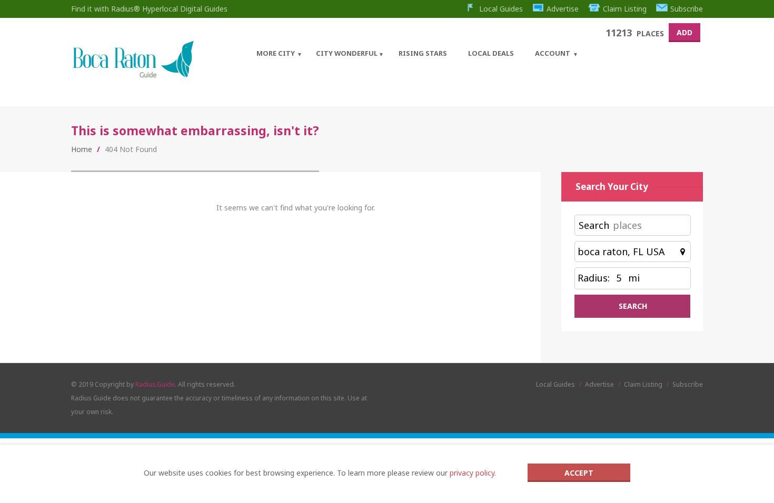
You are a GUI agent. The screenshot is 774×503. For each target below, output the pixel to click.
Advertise (563, 9)
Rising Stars (423, 53)
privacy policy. (473, 473)
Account (552, 53)
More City (275, 53)
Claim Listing (625, 9)
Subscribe (686, 9)
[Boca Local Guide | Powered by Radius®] (133, 75)
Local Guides (501, 9)
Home (81, 149)
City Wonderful (347, 53)
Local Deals (491, 53)
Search (594, 225)
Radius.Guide (155, 384)
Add (684, 32)
